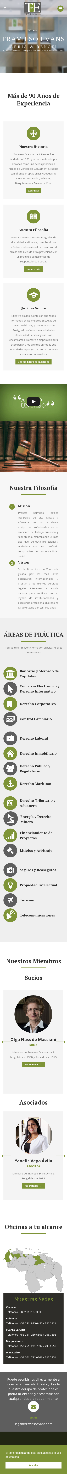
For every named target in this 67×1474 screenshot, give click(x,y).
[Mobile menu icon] (60, 8)
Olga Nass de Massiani (33, 1039)
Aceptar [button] (33, 1465)
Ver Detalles (31, 1064)
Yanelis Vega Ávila (33, 1160)
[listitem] (28, 1254)
